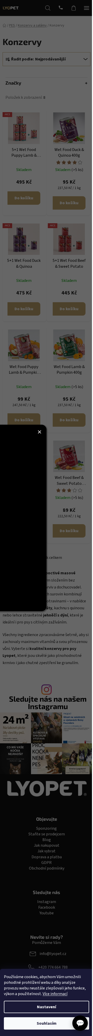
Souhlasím (47, 1023)
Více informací (55, 994)
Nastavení (46, 1007)
